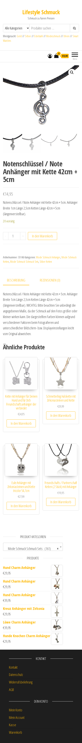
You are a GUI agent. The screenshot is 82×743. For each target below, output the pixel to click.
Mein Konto (15, 710)
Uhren (66, 36)
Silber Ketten (46, 261)
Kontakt (13, 667)
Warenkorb (15, 732)
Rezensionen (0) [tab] (50, 280)
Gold (19, 36)
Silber (28, 36)
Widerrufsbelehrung (20, 682)
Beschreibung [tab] (16, 280)
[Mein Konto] (50, 56)
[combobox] (33, 547)
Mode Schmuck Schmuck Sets (24, 261)
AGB (11, 689)
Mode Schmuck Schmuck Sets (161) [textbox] (32, 548)
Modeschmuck (53, 36)
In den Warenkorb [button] (21, 423)
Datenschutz (16, 674)
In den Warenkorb (42, 236)
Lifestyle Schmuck (41, 12)
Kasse (12, 724)
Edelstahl (38, 36)
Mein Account (16, 717)
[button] (71, 72)
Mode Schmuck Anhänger (48, 257)
